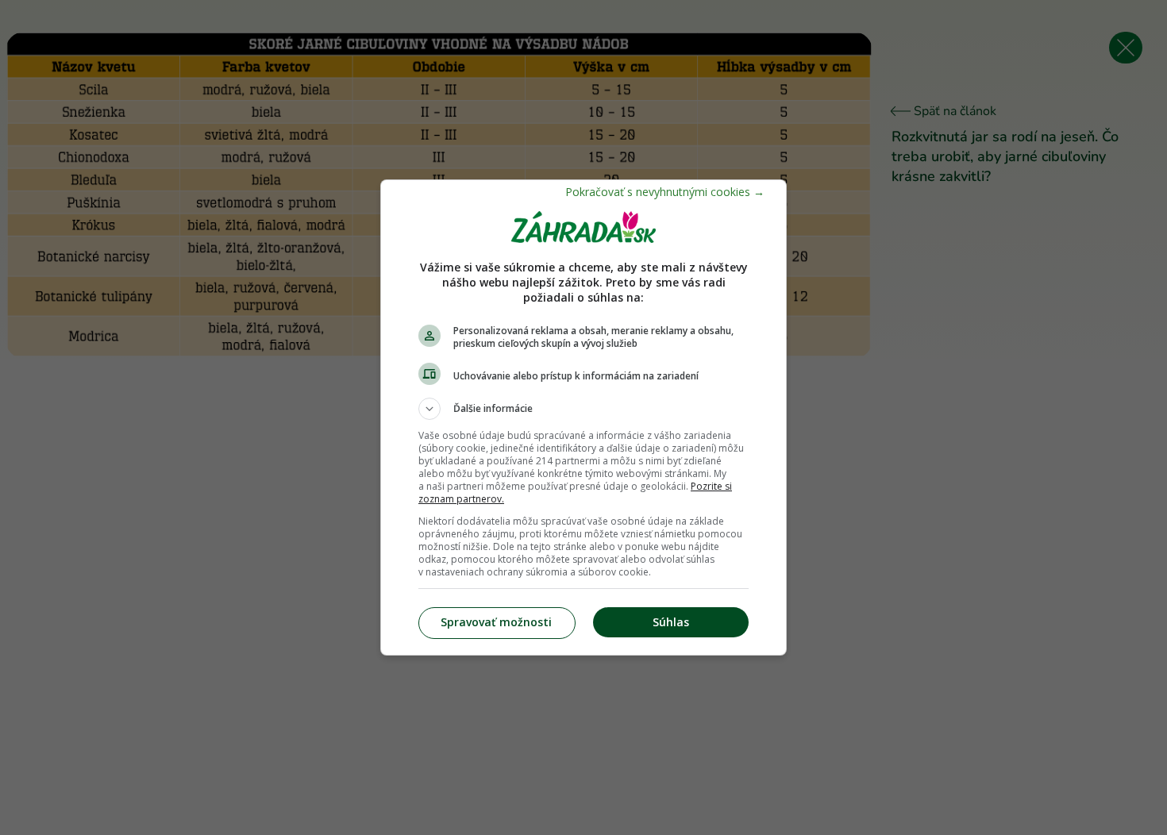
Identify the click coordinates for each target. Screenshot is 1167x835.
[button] (583, 409)
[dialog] (583, 417)
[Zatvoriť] (665, 191)
